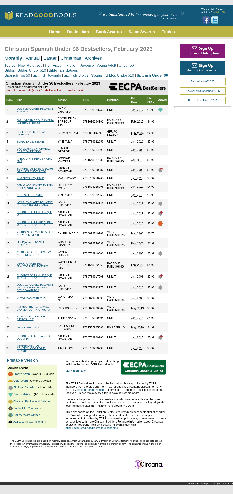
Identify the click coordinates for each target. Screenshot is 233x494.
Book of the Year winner (28, 408)
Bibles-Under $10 (32, 70)
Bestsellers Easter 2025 (203, 100)
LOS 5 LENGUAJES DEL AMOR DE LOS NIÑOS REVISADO (35, 203)
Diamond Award (23, 394)
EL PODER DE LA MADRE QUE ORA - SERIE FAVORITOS (35, 223)
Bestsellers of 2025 (203, 81)
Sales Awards (142, 31)
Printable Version (22, 360)
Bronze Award (22, 374)
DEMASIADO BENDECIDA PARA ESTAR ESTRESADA (35, 186)
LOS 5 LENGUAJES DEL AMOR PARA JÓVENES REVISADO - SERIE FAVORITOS (35, 287)
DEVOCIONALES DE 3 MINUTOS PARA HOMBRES (32, 265)
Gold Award (20, 380)
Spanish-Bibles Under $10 (112, 75)
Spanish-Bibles (76, 75)
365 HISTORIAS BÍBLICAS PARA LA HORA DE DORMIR (35, 121)
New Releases (30, 65)
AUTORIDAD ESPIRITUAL (32, 298)
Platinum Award (23, 387)
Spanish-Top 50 (17, 75)
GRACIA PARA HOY (28, 327)
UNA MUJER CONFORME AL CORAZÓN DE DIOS (33, 150)
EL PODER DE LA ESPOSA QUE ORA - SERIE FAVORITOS (35, 170)
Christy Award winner (26, 415)
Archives (93, 58)
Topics (168, 31)
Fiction (71, 65)
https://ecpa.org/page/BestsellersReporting (92, 428)
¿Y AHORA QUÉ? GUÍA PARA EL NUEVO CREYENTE (35, 233)
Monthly (13, 58)
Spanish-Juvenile (47, 75)
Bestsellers (78, 31)
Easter (50, 58)
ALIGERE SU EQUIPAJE (30, 178)
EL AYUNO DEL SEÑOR (30, 141)
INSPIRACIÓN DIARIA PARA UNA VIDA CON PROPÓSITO (33, 308)
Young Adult (106, 65)
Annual (33, 58)
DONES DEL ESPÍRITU (30, 195)
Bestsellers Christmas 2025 (203, 91)
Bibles (10, 70)
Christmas (71, 58)
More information (76, 370)
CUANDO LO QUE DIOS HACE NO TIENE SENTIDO (34, 253)
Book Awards (109, 31)
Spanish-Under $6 (152, 75)
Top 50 (10, 65)
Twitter (214, 20)
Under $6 (126, 65)
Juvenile (87, 65)
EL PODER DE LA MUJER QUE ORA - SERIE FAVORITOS (34, 276)
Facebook (206, 20)
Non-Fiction (54, 65)
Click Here (219, 12)
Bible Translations (63, 70)
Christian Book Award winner (32, 401)
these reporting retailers (91, 389)
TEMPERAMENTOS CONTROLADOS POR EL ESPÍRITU (31, 348)
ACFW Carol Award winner (29, 421)
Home (54, 31)
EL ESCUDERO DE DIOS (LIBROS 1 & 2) (31, 318)
